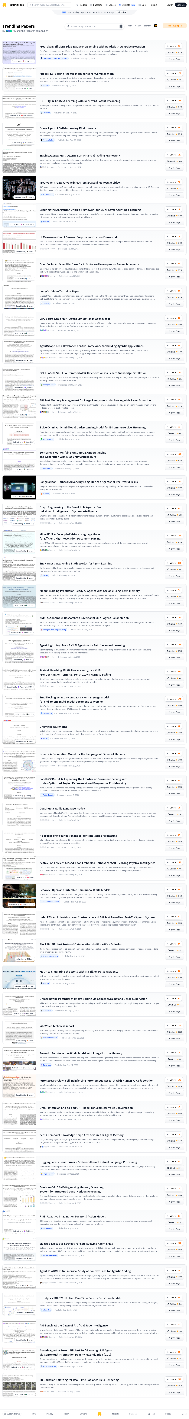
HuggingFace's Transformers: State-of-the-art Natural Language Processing (88, 1162)
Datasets (97, 4)
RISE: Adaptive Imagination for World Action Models (73, 1216)
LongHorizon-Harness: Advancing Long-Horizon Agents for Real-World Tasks (89, 482)
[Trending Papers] (155, 25)
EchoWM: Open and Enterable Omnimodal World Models (75, 890)
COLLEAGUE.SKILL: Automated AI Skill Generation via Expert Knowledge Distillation (93, 373)
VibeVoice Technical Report (57, 1026)
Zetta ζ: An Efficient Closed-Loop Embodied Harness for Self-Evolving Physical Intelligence (97, 863)
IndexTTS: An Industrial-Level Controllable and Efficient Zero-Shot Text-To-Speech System (97, 917)
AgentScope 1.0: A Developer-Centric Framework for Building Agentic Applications (92, 346)
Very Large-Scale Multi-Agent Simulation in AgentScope (75, 319)
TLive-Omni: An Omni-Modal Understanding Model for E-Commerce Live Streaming (93, 427)
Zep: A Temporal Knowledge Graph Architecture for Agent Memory (82, 1135)
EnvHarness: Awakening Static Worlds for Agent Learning (76, 563)
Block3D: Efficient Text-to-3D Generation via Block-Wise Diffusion (81, 944)
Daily (130, 25)
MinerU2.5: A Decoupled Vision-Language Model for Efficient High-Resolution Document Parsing (70, 536)
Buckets (128, 4)
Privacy (49, 1413)
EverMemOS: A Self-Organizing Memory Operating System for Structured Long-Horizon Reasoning (72, 1189)
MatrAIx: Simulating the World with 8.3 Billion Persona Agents (79, 971)
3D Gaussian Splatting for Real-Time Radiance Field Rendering (79, 1380)
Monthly (147, 25)
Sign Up (181, 4)
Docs (144, 4)
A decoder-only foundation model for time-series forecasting (78, 835)
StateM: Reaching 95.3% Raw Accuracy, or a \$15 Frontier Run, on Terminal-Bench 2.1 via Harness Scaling (75, 672)
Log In (170, 4)
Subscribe (121, 12)
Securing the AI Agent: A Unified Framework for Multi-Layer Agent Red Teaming (90, 210)
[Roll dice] (121, 26)
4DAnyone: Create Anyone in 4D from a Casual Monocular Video (80, 182)
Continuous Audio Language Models (63, 808)
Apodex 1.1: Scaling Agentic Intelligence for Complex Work (77, 73)
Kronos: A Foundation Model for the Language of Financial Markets (82, 754)
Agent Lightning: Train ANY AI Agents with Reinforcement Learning (82, 645)
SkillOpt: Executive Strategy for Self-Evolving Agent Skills (76, 1243)
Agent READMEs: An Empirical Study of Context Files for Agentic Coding (85, 1271)
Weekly (138, 25)
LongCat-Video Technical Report (60, 291)
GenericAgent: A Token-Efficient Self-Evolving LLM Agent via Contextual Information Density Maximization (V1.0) (76, 1352)
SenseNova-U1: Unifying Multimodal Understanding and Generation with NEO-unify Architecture (73, 454)
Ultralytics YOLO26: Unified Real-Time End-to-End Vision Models (80, 1298)
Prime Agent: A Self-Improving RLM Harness (68, 128)
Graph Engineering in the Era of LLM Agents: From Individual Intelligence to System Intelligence (71, 509)
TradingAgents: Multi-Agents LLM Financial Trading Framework (80, 155)
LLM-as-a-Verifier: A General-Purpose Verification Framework (79, 237)
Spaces (112, 4)
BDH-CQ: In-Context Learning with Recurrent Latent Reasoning (80, 101)
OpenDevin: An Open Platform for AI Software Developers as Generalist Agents (89, 264)
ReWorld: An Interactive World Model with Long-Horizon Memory (81, 1053)
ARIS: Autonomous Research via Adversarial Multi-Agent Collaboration (84, 618)
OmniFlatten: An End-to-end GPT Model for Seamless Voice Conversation (86, 1108)
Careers (83, 1413)
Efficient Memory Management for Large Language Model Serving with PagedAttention (95, 400)
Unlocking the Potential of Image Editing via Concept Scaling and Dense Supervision (93, 999)
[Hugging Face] (99, 1414)
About (66, 1413)
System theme (13, 1413)
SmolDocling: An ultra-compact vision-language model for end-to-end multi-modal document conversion (74, 699)
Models (83, 4)
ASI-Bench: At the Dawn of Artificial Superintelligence (74, 1325)
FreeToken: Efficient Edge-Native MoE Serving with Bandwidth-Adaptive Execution (92, 46)
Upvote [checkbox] (175, 46)
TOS (34, 1413)
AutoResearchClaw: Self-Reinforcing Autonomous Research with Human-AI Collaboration (96, 1080)
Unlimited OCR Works (53, 726)
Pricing (153, 4)
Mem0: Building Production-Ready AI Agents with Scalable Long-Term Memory (90, 591)
